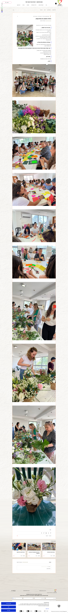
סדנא (50, 529)
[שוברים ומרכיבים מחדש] (49, 546)
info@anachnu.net (42, 590)
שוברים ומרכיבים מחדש (51, 552)
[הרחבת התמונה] (34, 80)
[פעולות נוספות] (17, 16)
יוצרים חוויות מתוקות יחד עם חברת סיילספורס (34, 553)
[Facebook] (11, 590)
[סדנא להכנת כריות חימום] (19, 546)
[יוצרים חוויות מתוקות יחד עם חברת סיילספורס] (34, 546)
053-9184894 (37, 595)
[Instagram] (13, 590)
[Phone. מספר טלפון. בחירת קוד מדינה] (13, 598)
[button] (40, 5)
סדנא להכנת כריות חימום (21, 552)
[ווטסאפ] (2, 7)
